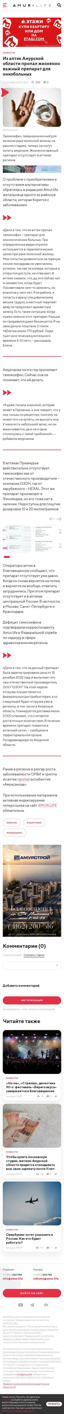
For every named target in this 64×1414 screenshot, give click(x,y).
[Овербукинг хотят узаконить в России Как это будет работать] (56, 1248)
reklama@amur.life (46, 1278)
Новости (9, 53)
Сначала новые (12, 954)
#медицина (14, 832)
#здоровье (34, 822)
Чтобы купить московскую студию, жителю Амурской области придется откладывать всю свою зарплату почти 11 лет (30, 1162)
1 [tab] (7, 557)
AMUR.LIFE (47, 805)
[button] (46, 1305)
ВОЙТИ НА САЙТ (31, 1293)
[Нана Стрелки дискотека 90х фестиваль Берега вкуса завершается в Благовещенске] (56, 1096)
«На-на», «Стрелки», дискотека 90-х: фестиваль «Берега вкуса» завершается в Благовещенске (31, 1087)
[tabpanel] (18, 539)
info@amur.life (13, 1278)
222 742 (42, 1274)
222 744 (12, 1274)
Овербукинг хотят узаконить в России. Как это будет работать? (29, 1238)
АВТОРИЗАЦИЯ (32, 1000)
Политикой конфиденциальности (18, 1411)
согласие (6, 1400)
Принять (54, 1404)
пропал (23, 779)
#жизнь (12, 822)
